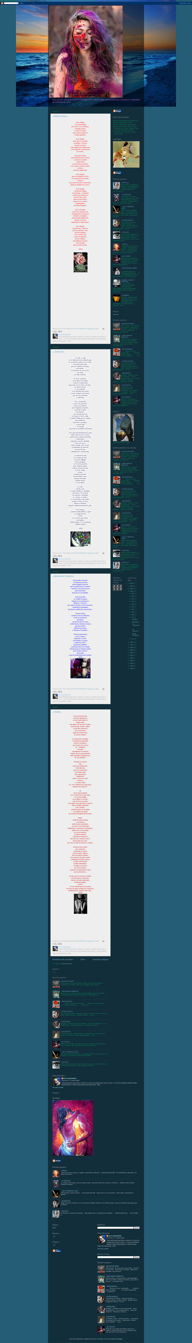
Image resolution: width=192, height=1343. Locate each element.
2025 (132, 666)
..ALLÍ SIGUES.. (66, 1042)
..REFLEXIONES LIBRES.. (129, 268)
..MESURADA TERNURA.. (63, 576)
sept (133, 614)
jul (132, 609)
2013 (132, 586)
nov (133, 639)
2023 (132, 660)
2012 (132, 583)
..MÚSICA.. (124, 244)
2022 (132, 658)
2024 (132, 663)
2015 (132, 591)
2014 (132, 588)
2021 (132, 655)
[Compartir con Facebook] (59, 331)
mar (133, 599)
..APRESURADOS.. (67, 1001)
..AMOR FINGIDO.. (60, 116)
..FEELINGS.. (65, 1062)
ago (133, 612)
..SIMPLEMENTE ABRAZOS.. (70, 991)
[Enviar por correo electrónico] (53, 331)
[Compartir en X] (57, 331)
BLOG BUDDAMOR (70, 1078)
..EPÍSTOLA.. (125, 183)
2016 (132, 642)
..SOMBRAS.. (125, 295)
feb (133, 596)
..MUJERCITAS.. (66, 1201)
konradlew (100, 1339)
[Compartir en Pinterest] (61, 331)
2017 (132, 645)
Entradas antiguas (100, 959)
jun (133, 607)
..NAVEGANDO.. (66, 1021)
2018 (132, 647)
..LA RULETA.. (59, 352)
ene (133, 593)
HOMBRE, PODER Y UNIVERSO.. (127, 280)
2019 (132, 650)
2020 (132, 652)
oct (133, 617)
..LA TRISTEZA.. (126, 195)
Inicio (83, 959)
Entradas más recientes (62, 959)
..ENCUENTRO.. (66, 1031)
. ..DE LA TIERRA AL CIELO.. (70, 1052)
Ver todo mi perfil (57, 1087)
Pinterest (116, 314)
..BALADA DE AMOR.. (67, 981)
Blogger (120, 1339)
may (133, 604)
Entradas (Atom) (67, 963)
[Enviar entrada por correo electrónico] (103, 328)
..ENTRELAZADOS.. (67, 1011)
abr (133, 601)
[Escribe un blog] (55, 331)
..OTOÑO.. (57, 712)
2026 (132, 668)
